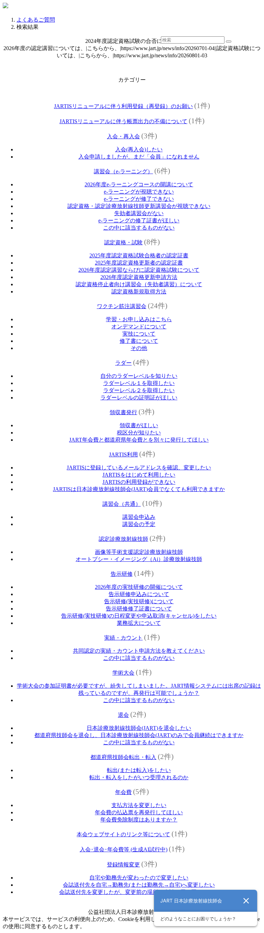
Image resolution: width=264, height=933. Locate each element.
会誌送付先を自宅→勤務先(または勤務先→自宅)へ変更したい (139, 885)
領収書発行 (123, 412)
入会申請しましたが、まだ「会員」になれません (138, 157)
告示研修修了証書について (139, 608)
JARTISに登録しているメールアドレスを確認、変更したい (139, 467)
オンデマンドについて (138, 326)
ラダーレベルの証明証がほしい (138, 397)
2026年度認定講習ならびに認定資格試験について (138, 270)
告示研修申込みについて (139, 594)
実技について (138, 334)
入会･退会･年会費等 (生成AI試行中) (123, 849)
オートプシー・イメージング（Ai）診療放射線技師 (139, 559)
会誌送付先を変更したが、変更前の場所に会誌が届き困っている (139, 892)
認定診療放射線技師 (123, 539)
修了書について (139, 341)
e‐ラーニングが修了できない (139, 199)
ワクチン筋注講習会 (121, 306)
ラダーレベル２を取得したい (139, 390)
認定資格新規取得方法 (138, 291)
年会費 (123, 792)
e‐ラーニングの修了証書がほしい (138, 220)
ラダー (123, 363)
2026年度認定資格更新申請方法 (138, 277)
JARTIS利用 (123, 454)
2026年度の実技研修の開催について (139, 587)
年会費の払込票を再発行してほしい (139, 812)
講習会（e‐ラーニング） (123, 171)
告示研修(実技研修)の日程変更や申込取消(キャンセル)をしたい (139, 616)
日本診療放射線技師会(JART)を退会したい (139, 728)
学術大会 (123, 673)
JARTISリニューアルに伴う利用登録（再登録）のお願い (123, 106)
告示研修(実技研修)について (139, 601)
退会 (123, 715)
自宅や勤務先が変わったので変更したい (138, 877)
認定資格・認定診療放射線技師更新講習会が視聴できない (138, 206)
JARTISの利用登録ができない (138, 482)
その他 (139, 348)
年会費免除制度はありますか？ (138, 820)
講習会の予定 (138, 524)
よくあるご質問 (35, 20)
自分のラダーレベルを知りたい (138, 376)
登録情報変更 (123, 864)
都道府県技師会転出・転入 (123, 757)
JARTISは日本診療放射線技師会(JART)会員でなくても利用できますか (139, 489)
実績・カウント (123, 638)
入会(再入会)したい (139, 149)
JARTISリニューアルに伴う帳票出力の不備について (123, 121)
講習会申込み (138, 517)
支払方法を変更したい (138, 805)
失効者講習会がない (139, 213)
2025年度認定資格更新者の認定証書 (139, 263)
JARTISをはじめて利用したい (138, 475)
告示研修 (122, 574)
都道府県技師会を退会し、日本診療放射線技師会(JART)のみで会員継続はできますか (138, 735)
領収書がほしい (139, 425)
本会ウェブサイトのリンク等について (123, 834)
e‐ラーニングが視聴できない (139, 192)
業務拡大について (139, 623)
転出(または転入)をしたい (139, 770)
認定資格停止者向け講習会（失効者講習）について (139, 284)
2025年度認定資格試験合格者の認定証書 (138, 255)
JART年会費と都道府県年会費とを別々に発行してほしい (139, 440)
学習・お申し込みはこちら (139, 319)
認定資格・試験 (123, 242)
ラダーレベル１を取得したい (139, 383)
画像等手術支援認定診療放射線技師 (139, 552)
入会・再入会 (123, 136)
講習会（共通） (121, 504)
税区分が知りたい (139, 432)
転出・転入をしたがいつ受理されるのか (138, 777)
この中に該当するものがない (139, 228)
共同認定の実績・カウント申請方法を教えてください (139, 651)
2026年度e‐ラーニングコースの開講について (139, 184)
